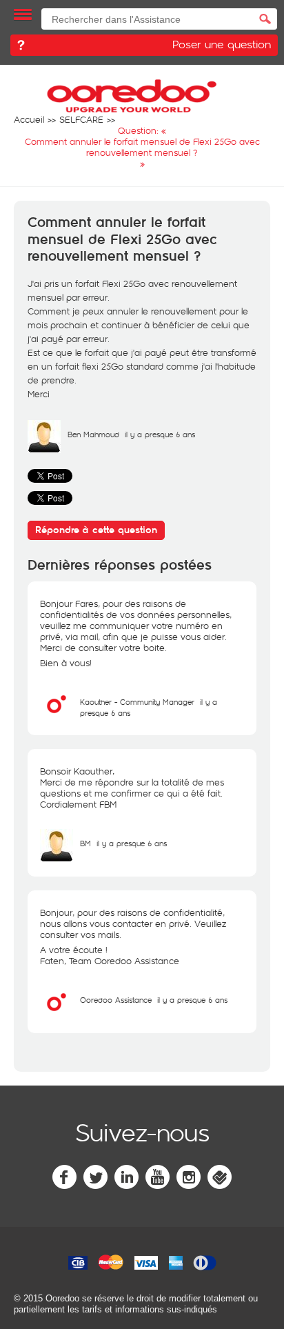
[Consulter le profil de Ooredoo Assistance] (56, 1015)
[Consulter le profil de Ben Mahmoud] (44, 449)
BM (85, 843)
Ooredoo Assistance (116, 1000)
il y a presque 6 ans (132, 843)
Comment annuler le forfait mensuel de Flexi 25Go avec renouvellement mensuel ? (122, 239)
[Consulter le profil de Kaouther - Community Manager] (56, 717)
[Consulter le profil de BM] (56, 858)
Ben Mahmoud (93, 434)
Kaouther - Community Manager (137, 702)
